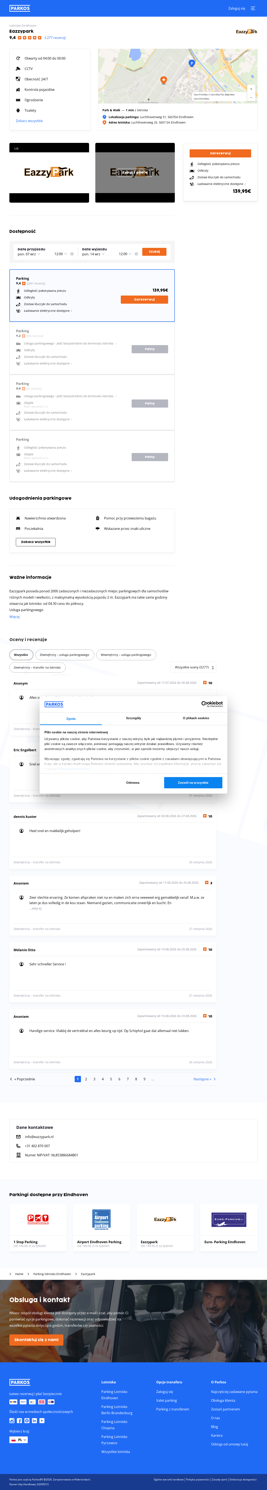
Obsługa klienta (223, 1400)
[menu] (72, 254)
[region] (178, 76)
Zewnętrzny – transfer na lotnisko (37, 667)
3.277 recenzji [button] (55, 37)
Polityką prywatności (73, 769)
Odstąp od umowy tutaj (229, 1444)
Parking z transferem (172, 1409)
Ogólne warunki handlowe (169, 1479)
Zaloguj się (236, 8)
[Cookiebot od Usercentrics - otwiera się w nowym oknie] (204, 704)
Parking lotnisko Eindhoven (52, 1274)
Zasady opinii (219, 1479)
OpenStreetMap (201, 98)
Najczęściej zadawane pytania (234, 1391)
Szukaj (154, 251)
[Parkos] (20, 8)
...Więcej (35, 908)
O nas (215, 1418)
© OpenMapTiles (216, 94)
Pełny (150, 349)
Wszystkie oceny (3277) (192, 667)
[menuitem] (72, 254)
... (152, 1079)
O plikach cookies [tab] (196, 718)
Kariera (217, 1435)
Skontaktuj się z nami (36, 1340)
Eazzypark (88, 1274)
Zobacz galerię (135, 172)
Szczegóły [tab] (133, 718)
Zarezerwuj (144, 299)
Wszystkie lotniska (115, 1451)
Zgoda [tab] (71, 718)
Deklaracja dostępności (243, 1479)
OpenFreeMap (201, 94)
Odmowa (133, 782)
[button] (163, 80)
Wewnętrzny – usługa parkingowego (126, 655)
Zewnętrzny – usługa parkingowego (64, 655)
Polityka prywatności (198, 1479)
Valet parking (166, 1400)
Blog (214, 1426)
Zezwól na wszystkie (193, 782)
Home (19, 1274)
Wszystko (21, 655)
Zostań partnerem (225, 1409)
